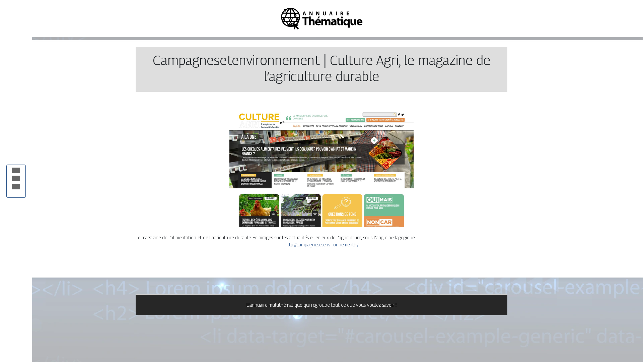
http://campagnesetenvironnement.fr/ (322, 244)
